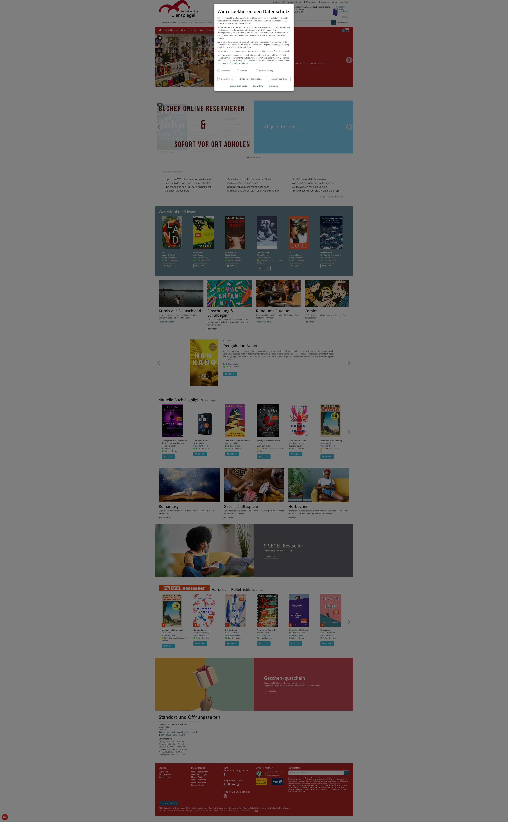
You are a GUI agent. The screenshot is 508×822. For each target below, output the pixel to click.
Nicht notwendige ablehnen (250, 79)
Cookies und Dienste (238, 86)
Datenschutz (258, 86)
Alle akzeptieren (226, 79)
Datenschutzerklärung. (239, 63)
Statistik (243, 71)
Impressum (273, 86)
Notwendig (225, 71)
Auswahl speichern (279, 79)
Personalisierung (265, 71)
